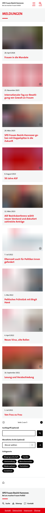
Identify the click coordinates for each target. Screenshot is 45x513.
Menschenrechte (25, 461)
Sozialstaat (8, 471)
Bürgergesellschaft (11, 457)
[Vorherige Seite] (3, 422)
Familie (25, 457)
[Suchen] (40, 433)
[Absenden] (40, 445)
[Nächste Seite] (41, 422)
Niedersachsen (9, 466)
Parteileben (24, 466)
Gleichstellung (9, 461)
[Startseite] (3, 482)
